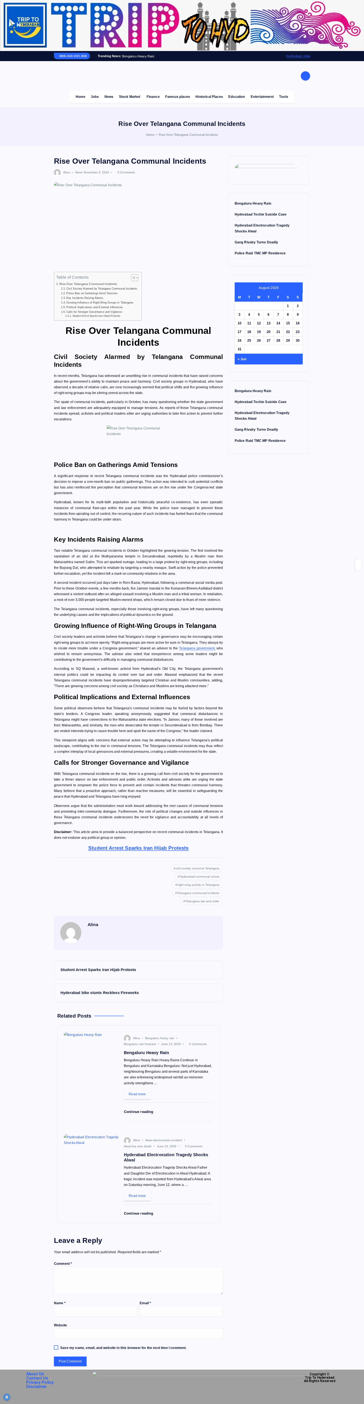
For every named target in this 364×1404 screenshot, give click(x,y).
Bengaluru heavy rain (159, 1038)
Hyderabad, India (298, 56)
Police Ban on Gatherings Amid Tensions (92, 293)
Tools (283, 96)
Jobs (95, 96)
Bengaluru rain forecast (140, 1044)
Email (145, 1303)
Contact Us (37, 1378)
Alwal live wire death (137, 1146)
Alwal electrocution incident (163, 1140)
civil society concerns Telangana (197, 868)
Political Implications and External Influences (94, 307)
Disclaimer (36, 1386)
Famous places (177, 96)
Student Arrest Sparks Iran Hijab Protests (96, 315)
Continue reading (139, 1112)
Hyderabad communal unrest (199, 876)
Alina (66, 172)
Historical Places (209, 96)
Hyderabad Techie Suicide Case (261, 214)
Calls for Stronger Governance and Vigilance (94, 311)
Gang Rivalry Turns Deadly (256, 242)
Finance (153, 96)
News (109, 96)
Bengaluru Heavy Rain (253, 203)
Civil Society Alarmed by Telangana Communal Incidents (101, 288)
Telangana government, (197, 648)
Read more (137, 1094)
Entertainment (262, 96)
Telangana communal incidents (198, 893)
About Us (35, 1373)
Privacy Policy (40, 1382)
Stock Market (129, 96)
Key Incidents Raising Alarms (84, 297)
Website (60, 1325)
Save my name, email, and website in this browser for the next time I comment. (123, 1348)
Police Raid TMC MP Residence (260, 253)
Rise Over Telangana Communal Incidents (188, 134)
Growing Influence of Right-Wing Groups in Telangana (99, 302)
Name (60, 1303)
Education (236, 96)
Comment (63, 1263)
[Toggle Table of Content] (132, 277)
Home (80, 96)
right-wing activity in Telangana (198, 884)
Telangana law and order (202, 901)
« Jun (242, 359)
